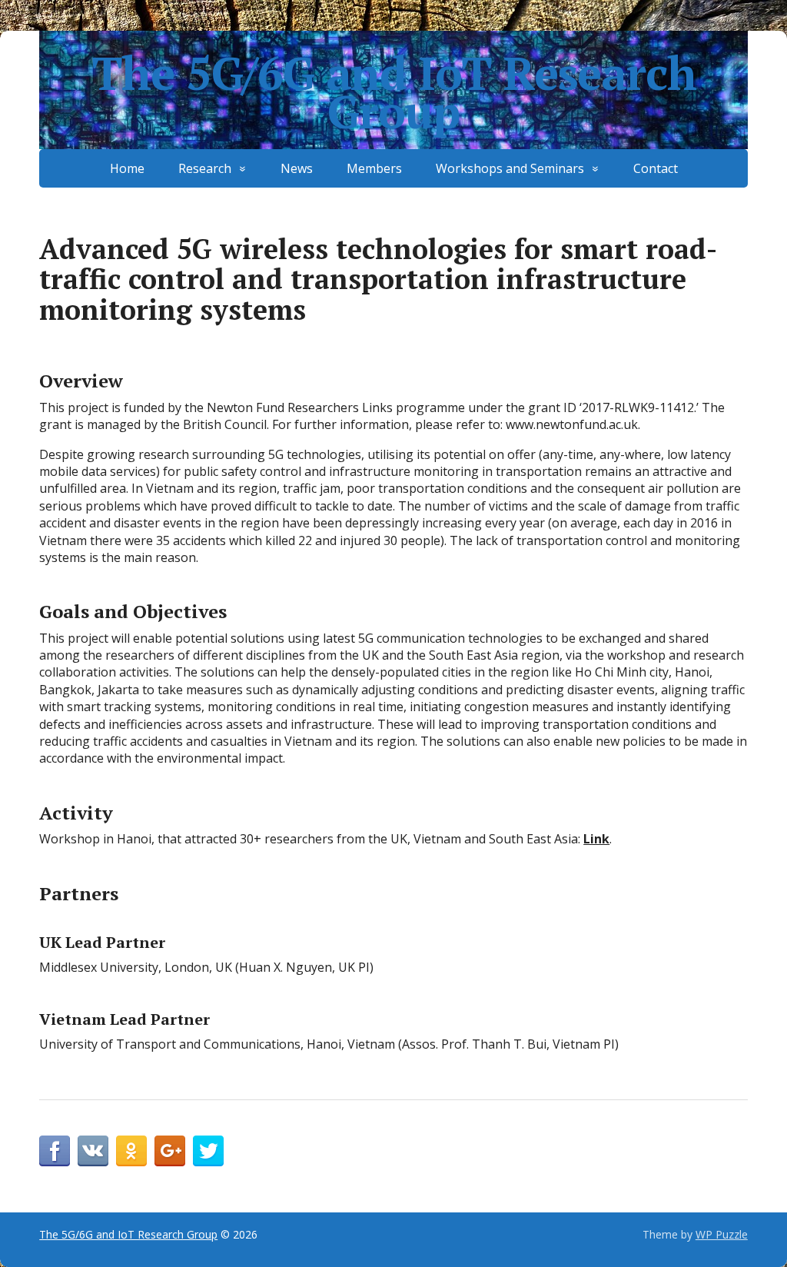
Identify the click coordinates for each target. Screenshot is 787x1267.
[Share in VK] (93, 1151)
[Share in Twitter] (208, 1151)
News (297, 168)
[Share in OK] (131, 1151)
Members (374, 168)
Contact (655, 168)
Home (127, 168)
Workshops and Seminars (510, 168)
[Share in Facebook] (54, 1151)
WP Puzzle (722, 1234)
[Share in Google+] (169, 1151)
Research (204, 168)
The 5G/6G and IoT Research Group (393, 92)
